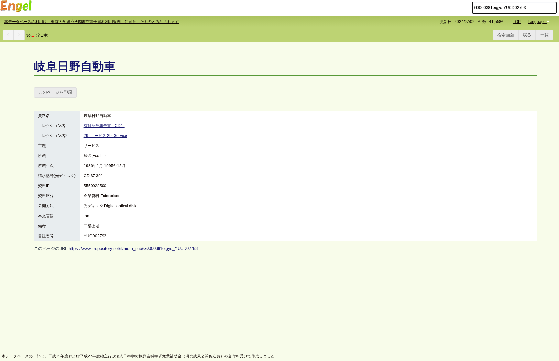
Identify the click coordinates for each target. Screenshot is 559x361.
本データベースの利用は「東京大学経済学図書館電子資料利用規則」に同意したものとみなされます (91, 21)
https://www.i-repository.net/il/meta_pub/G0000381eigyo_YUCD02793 (133, 248)
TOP (517, 21)
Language (537, 21)
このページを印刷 (55, 92)
